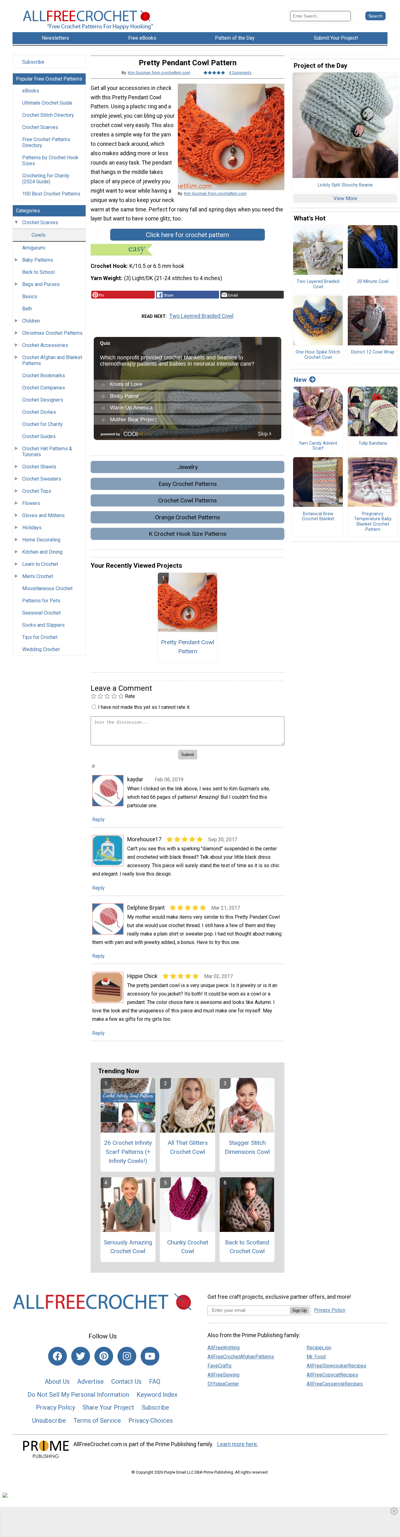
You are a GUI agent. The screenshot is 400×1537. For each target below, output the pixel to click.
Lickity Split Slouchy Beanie (345, 185)
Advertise (90, 1381)
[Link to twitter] (80, 1356)
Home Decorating (41, 540)
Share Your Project (108, 1407)
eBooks (30, 91)
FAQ (154, 1381)
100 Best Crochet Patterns (51, 194)
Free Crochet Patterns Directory (46, 142)
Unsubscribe (49, 1420)
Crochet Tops (36, 491)
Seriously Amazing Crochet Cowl (128, 1247)
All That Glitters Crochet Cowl (188, 1147)
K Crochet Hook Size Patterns (188, 533)
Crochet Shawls (39, 467)
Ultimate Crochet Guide (47, 103)
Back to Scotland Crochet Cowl (247, 1247)
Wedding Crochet (41, 649)
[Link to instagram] (127, 1356)
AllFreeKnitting (224, 1348)
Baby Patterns (37, 260)
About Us (57, 1381)
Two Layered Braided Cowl (201, 316)
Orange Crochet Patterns (187, 517)
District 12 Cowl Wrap (372, 352)
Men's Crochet (37, 576)
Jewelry (188, 467)
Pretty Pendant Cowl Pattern (187, 647)
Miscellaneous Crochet (47, 588)
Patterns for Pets (41, 601)
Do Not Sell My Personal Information (78, 1394)
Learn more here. (237, 1444)
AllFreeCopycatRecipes (332, 1375)
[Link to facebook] (57, 1356)
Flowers (31, 503)
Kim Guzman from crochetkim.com (159, 72)
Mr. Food (316, 1357)
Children (31, 321)
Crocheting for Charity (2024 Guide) (45, 179)
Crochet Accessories (45, 345)
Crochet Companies (43, 388)
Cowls (38, 235)
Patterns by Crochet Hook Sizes (50, 160)
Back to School (38, 272)
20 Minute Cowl (372, 281)
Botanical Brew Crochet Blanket (318, 517)
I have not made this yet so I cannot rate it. (144, 707)
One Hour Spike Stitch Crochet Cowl (318, 355)
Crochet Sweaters (41, 479)
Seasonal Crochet (41, 613)
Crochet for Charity (42, 424)
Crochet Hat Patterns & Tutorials (47, 451)
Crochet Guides (39, 436)
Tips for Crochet (40, 637)
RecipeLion (319, 1348)
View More (345, 198)
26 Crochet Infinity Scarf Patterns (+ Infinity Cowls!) (128, 1151)
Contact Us (126, 1381)
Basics (29, 296)
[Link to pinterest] (103, 1356)
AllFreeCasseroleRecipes (335, 1384)
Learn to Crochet (40, 564)
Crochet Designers (42, 400)
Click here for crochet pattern (187, 235)
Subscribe (33, 62)
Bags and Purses (41, 284)
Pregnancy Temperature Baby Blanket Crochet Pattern (373, 522)
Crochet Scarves (40, 127)
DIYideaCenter (223, 1384)
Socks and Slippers (43, 625)
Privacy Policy (55, 1407)
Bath (27, 309)
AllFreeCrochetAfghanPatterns (241, 1357)
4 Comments (240, 72)
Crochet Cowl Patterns (187, 500)
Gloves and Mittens (43, 515)
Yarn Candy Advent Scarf (318, 446)
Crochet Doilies (39, 412)
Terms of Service (97, 1420)
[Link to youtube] (150, 1356)
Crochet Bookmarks (43, 375)
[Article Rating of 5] (214, 72)
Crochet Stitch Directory (48, 115)
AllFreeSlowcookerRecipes (336, 1366)
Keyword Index (157, 1394)
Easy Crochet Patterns (187, 483)
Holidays (32, 528)
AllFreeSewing (223, 1375)
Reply (98, 820)
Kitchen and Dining (42, 552)
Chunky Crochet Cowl (187, 1247)
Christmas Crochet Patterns (52, 333)
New (300, 379)
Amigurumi (33, 248)
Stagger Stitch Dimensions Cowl (247, 1147)
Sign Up (299, 1310)
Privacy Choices (150, 1420)
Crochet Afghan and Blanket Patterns (52, 360)
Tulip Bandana (372, 443)
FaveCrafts (220, 1366)
